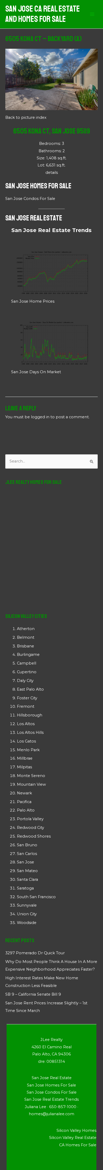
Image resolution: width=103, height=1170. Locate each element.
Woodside (26, 922)
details (51, 172)
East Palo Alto (30, 689)
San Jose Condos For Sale (30, 198)
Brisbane (25, 646)
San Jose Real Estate (33, 218)
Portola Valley (30, 819)
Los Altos (26, 723)
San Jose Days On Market (36, 372)
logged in (40, 417)
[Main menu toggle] (92, 14)
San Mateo (27, 870)
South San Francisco (36, 896)
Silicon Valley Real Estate (72, 1137)
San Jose (25, 862)
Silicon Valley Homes (76, 1130)
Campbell (26, 663)
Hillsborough (29, 715)
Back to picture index (25, 117)
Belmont (25, 637)
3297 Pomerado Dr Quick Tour (35, 953)
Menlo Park (28, 750)
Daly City (25, 680)
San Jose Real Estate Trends (51, 230)
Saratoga (25, 888)
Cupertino (26, 672)
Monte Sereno (31, 775)
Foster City (27, 698)
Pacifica (24, 801)
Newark (24, 793)
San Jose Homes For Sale (38, 185)
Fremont (25, 706)
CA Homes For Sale (77, 1145)
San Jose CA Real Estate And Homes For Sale (42, 14)
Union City (27, 914)
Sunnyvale (27, 905)
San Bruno (27, 845)
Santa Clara (27, 879)
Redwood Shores (34, 836)
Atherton (26, 628)
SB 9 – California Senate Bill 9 (33, 994)
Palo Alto (26, 810)
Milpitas (24, 767)
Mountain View (31, 784)
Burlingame (28, 654)
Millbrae (24, 758)
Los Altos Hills (30, 732)
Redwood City (30, 827)
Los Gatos (26, 741)
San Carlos (27, 853)
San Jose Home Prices (32, 301)
